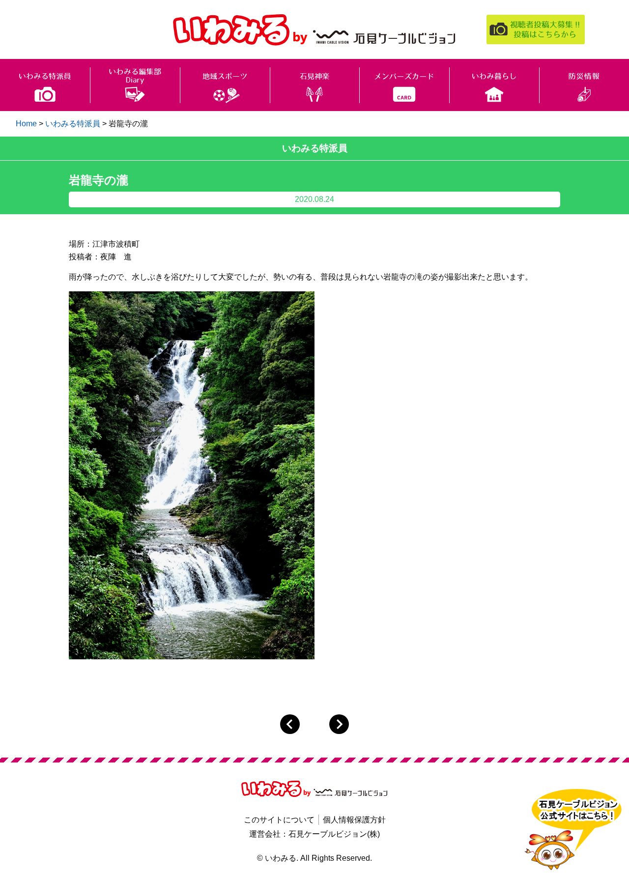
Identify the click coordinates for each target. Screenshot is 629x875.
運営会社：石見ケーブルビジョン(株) (314, 834)
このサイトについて (279, 820)
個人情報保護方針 (354, 820)
